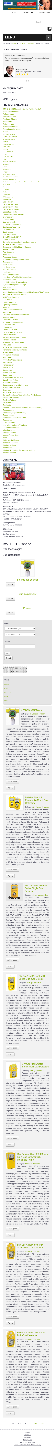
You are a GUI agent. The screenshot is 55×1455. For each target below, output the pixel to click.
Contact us (27, 1435)
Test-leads (7, 405)
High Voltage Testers (11, 275)
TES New (6, 189)
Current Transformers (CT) (13, 224)
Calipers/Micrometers (11, 209)
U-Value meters (9, 423)
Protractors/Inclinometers (12, 360)
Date (6, 701)
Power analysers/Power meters (15, 350)
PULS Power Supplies (10, 177)
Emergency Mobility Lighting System (17, 247)
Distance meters (9, 240)
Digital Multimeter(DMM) (12, 237)
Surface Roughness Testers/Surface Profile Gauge (22, 395)
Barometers (7, 122)
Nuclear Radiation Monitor (13, 322)
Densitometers (8, 229)
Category (7, 689)
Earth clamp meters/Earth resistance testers (19, 242)
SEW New (6, 184)
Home (14, 43)
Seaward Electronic (9, 179)
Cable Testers (8, 202)
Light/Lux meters (9, 302)
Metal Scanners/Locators (12, 310)
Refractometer (8, 365)
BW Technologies (9, 134)
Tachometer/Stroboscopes (13, 398)
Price (6, 697)
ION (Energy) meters (10, 297)
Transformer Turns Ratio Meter (14, 418)
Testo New (6, 194)
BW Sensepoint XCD (31, 710)
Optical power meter (10, 330)
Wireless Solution (9, 453)
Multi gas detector (9, 139)
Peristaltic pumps (9, 340)
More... (10, 788)
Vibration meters (9, 430)
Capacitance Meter (10, 212)
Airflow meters (8, 114)
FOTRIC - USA (8, 157)
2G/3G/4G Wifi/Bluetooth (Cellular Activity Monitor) (22, 109)
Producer (7, 693)
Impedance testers (10, 290)
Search (15, 12)
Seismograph (8, 370)
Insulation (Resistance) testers (14, 295)
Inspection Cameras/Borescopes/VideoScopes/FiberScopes (26, 292)
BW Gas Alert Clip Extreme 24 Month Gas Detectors (36, 800)
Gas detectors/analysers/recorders (16, 260)
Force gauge (8, 255)
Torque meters (8, 415)
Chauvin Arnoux (8, 144)
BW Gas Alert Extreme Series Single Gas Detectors (36, 888)
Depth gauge (8, 232)
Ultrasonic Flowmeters (11, 428)
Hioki (4, 159)
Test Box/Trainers (9, 400)
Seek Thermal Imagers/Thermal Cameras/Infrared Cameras (23, 182)
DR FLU (5, 149)
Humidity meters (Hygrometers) (15, 282)
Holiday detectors (9, 280)
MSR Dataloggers (9, 174)
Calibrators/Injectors (10, 207)
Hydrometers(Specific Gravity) (14, 285)
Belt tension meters (10, 127)
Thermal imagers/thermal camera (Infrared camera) (22, 408)
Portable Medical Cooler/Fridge (15, 347)
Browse (10, 584)
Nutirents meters (9, 325)
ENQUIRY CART (28, 12)
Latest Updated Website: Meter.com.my (27, 1445)
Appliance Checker (10, 119)
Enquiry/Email (44, 12)
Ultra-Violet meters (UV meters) (15, 425)
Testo (5, 192)
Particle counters (9, 335)
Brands (5, 132)
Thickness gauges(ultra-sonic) (14, 413)
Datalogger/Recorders (11, 227)
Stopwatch (7, 390)
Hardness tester (9, 267)
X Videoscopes (8, 197)
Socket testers (8, 375)
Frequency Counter (10, 257)
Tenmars (6, 187)
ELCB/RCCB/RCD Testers (13, 245)
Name (6, 684)
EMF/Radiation (8, 250)
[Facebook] (49, 29)
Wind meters (7, 448)
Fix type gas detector (10, 137)
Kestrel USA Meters (9, 162)
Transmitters (7, 420)
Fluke (5, 154)
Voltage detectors (9, 433)
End (42, 1423)
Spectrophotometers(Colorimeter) (15, 385)
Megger (5, 172)
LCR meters (7, 300)
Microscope (7, 312)
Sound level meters (10, 383)
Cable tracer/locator (10, 204)
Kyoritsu (5, 164)
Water (5, 438)
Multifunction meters (10, 320)
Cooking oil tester (9, 222)
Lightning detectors (10, 305)
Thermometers (8, 410)
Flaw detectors (8, 252)
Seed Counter (8, 367)
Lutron (5, 167)
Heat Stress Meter (9, 270)
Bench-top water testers (12, 129)
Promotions (7, 357)
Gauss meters (8, 262)
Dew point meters (9, 235)
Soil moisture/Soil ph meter (13, 377)
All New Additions (9, 117)
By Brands (30, 43)
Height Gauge (8, 272)
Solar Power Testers (10, 380)
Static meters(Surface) (11, 388)
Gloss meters (8, 265)
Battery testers (8, 124)
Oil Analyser (7, 327)
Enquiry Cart (27, 1440)
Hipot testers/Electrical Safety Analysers (18, 277)
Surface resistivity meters (12, 393)
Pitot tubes (7, 345)
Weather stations (9, 445)
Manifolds (6, 307)
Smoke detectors (9, 372)
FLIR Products (8, 152)
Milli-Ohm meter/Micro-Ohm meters (16, 315)
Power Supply (8, 352)
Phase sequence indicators (13, 342)
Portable (5, 142)
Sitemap (27, 1432)
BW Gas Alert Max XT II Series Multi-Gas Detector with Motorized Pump (32, 1157)
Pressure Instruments (11, 355)
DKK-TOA (6, 147)
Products (22, 43)
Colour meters (8, 219)
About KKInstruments (11, 112)
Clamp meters (8, 217)
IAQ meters (7, 287)
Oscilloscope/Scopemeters (13, 332)
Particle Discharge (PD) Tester (14, 337)
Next (36, 1423)
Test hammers (8, 403)
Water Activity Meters (11, 440)
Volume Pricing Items (11, 435)
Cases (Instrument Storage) (13, 214)
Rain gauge (7, 362)
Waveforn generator (10, 443)
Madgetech (6, 169)
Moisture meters (9, 317)
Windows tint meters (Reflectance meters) (19, 450)
